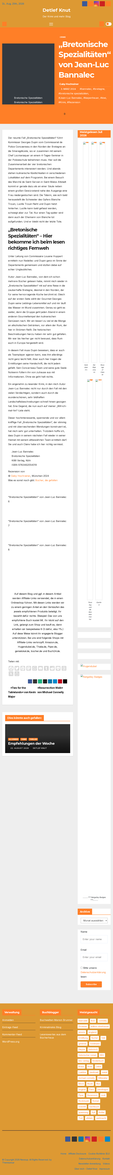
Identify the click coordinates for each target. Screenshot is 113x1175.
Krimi (90, 1066)
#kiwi (103, 97)
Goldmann (95, 1043)
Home (63, 1153)
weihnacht (101, 1118)
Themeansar (8, 1162)
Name (84, 931)
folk (103, 1038)
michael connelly (87, 1078)
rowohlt (82, 1106)
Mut (98, 1083)
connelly (103, 1020)
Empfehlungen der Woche (31, 743)
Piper (81, 1095)
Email (84, 949)
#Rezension (73, 102)
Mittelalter (103, 1078)
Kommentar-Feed (12, 1034)
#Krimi (62, 102)
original (82, 1089)
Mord (81, 1083)
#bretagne (98, 88)
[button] (96, 23)
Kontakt (106, 1158)
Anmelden (8, 1020)
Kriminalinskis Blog (50, 1027)
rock (103, 1095)
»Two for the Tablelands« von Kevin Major (22, 692)
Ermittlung (83, 1038)
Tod (81, 1118)
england (93, 1032)
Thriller (33, 739)
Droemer (83, 1026)
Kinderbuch (98, 1061)
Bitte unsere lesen (93, 972)
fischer (94, 1038)
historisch (93, 1049)
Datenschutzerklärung (93, 972)
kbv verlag (84, 1061)
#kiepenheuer (91, 97)
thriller (102, 1112)
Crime (63, 37)
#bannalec (86, 88)
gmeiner (83, 1043)
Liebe (98, 1066)
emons (82, 1032)
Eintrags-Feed (10, 1027)
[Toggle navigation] (51, 24)
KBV (102, 1055)
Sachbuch (94, 1106)
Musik (90, 1083)
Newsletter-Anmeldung (90, 1163)
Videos (106, 1163)
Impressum (104, 1169)
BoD (93, 1020)
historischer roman (87, 1055)
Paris (91, 1089)
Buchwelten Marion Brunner (56, 1020)
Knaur (81, 1066)
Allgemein (13, 739)
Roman (96, 1101)
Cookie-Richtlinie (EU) (99, 1153)
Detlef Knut (56, 10)
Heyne (82, 1049)
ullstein (89, 1118)
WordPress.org (10, 1041)
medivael (94, 1072)
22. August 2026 (19, 748)
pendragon (102, 1089)
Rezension (92, 1095)
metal (104, 1072)
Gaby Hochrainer (69, 84)
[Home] (4, 24)
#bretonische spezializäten (73, 93)
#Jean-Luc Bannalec (70, 97)
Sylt (93, 1112)
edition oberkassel (100, 1026)
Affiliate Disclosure (77, 1153)
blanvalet (83, 1020)
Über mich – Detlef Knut (85, 1169)
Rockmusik (84, 1101)
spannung (83, 1112)
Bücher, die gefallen (46, 480)
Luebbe (82, 1072)
